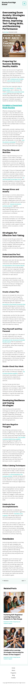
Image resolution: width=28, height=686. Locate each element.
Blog (13, 675)
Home (13, 668)
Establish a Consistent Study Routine (12, 106)
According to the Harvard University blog (13, 304)
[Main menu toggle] (24, 3)
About (13, 670)
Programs (13, 673)
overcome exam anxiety (13, 81)
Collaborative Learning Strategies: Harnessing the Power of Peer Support (14, 652)
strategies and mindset (16, 79)
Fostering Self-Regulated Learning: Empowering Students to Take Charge (13, 617)
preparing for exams (8, 88)
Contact (13, 677)
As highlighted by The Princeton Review (13, 265)
